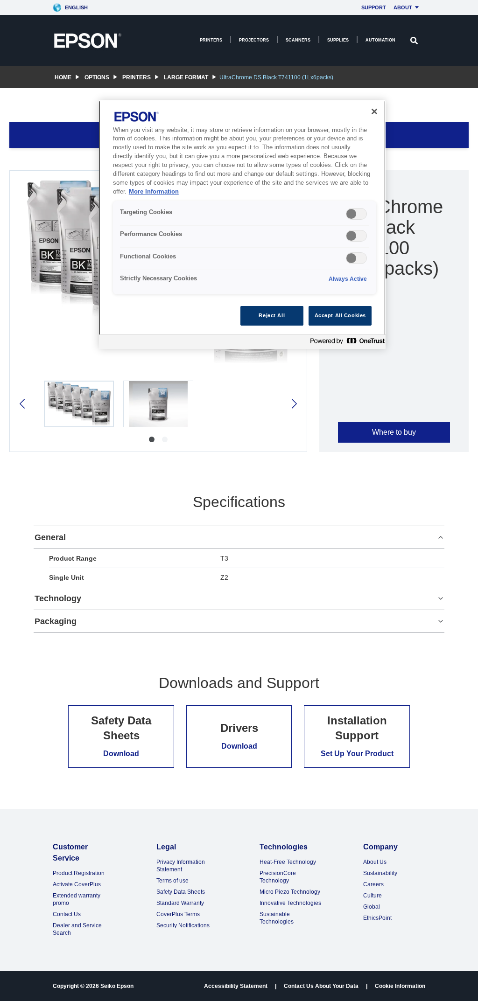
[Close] (374, 111)
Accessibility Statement (235, 986)
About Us (375, 862)
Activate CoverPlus (77, 884)
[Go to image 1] (152, 439)
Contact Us (67, 914)
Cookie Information (400, 986)
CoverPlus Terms (178, 914)
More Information (154, 191)
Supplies (338, 40)
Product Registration (79, 873)
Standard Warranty (180, 903)
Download (121, 754)
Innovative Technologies (290, 903)
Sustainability (380, 873)
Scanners (298, 40)
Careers (373, 884)
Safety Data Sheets (180, 892)
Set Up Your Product (357, 754)
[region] (242, 224)
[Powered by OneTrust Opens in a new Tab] (345, 343)
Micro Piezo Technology (290, 892)
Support (373, 7)
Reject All (272, 315)
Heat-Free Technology (288, 862)
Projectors (254, 40)
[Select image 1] (79, 404)
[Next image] (293, 404)
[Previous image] (23, 404)
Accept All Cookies (340, 315)
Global (371, 907)
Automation (380, 40)
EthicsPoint (377, 918)
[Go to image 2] (165, 439)
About (403, 7)
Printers (211, 40)
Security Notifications (183, 925)
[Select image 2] (158, 404)
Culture (372, 895)
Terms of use (172, 880)
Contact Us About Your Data (321, 986)
